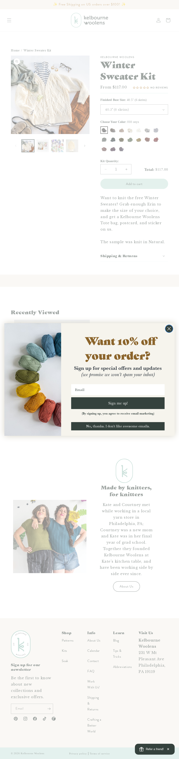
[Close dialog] (169, 329)
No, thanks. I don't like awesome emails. (118, 426)
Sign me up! (118, 403)
